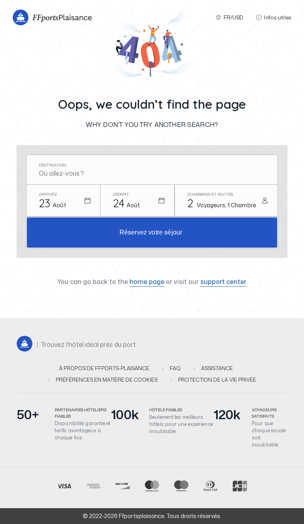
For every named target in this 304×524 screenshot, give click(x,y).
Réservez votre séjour (151, 232)
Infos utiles (277, 17)
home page (146, 281)
